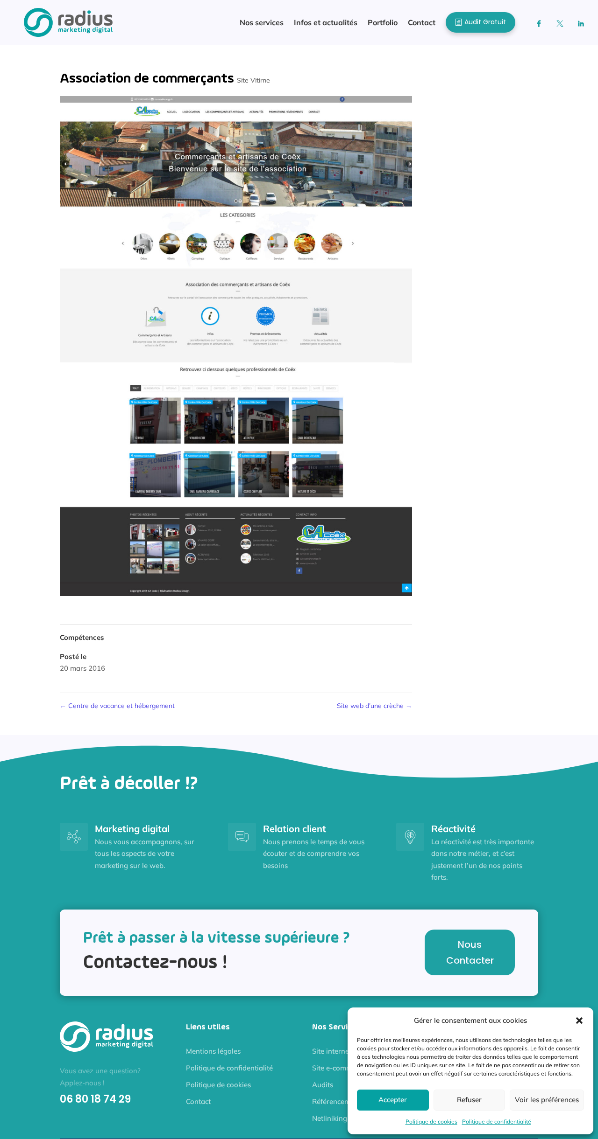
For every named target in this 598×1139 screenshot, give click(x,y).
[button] (579, 1020)
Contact (198, 1101)
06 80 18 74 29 (95, 1099)
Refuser (469, 1099)
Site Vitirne (253, 80)
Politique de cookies (431, 1121)
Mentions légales (213, 1051)
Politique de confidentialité (496, 1121)
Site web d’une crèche (374, 705)
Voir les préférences (547, 1099)
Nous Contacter (470, 952)
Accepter (392, 1099)
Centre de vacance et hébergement (117, 705)
